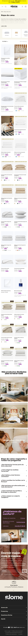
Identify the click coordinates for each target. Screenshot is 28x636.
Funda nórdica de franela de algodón (6, 175)
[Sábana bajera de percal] (7, 144)
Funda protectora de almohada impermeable (7, 107)
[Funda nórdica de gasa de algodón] (7, 214)
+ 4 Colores (9, 250)
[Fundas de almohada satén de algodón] (7, 353)
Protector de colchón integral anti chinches (20, 82)
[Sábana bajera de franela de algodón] (7, 190)
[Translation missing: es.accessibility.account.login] (22, 6)
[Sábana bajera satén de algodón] (20, 353)
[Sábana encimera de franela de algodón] (20, 190)
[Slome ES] (14, 6)
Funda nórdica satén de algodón (19, 338)
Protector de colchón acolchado (5, 59)
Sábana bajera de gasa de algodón (6, 245)
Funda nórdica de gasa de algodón (6, 222)
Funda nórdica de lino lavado (6, 337)
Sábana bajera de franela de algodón (6, 199)
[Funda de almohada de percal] (20, 122)
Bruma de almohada (18, 290)
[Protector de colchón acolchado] (7, 50)
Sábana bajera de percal (5, 152)
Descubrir (22, 62)
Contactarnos (20, 522)
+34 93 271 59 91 (20, 526)
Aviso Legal (7, 631)
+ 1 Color (8, 180)
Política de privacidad (17, 631)
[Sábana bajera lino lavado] (20, 307)
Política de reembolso (11, 634)
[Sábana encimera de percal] (20, 144)
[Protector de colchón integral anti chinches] (20, 74)
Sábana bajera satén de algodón (19, 361)
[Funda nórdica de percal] (20, 98)
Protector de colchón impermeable (5, 82)
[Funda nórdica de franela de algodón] (7, 167)
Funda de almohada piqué (19, 268)
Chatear (22, 518)
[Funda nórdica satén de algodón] (20, 330)
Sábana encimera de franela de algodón (20, 199)
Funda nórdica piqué (5, 268)
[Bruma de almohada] (20, 283)
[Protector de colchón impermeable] (7, 74)
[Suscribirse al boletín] (24, 571)
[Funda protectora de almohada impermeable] (7, 98)
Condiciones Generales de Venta (13, 632)
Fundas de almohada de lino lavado (6, 315)
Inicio (2, 11)
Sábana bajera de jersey (6, 290)
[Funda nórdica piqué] (7, 261)
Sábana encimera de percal (19, 152)
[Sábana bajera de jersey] (7, 283)
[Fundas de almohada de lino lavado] (7, 307)
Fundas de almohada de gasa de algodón (20, 222)
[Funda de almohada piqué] (20, 261)
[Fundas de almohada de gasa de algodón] (20, 214)
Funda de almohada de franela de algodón (20, 175)
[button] (2, 6)
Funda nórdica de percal (19, 106)
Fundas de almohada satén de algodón (7, 361)
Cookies (20, 634)
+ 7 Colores (22, 110)
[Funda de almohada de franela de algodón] (20, 167)
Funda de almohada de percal (20, 129)
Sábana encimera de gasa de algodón (20, 245)
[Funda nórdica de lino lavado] (7, 330)
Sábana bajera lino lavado (19, 314)
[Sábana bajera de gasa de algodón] (7, 237)
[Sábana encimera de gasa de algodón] (20, 237)
